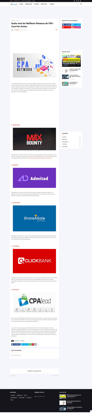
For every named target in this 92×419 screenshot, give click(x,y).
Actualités (71, 137)
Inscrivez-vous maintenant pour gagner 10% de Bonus (40, 158)
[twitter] (76, 1)
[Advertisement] (45, 12)
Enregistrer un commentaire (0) (34, 371)
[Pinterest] (33, 344)
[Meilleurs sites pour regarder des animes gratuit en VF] (62, 396)
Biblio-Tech (44, 4)
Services (52, 4)
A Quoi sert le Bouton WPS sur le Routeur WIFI (75, 70)
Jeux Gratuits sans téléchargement (73, 83)
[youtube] (78, 1)
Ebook (25, 395)
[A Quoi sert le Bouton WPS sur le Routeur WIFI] (65, 71)
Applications (17, 20)
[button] (78, 4)
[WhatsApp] (30, 344)
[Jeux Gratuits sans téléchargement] (65, 84)
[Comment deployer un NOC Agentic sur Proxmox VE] (65, 77)
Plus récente (13, 375)
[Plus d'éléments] (38, 344)
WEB (12, 399)
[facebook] (74, 1)
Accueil (21, 4)
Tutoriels (36, 4)
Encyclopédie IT (71, 141)
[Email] (35, 344)
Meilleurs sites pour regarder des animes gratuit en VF (74, 396)
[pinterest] (80, 1)
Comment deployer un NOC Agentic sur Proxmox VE (74, 76)
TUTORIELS (22, 340)
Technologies (28, 4)
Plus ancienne (55, 375)
